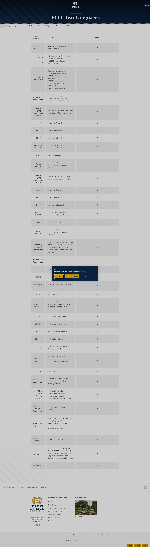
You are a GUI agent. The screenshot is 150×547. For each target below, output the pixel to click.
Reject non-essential (72, 276)
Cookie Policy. (82, 271)
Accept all (59, 276)
